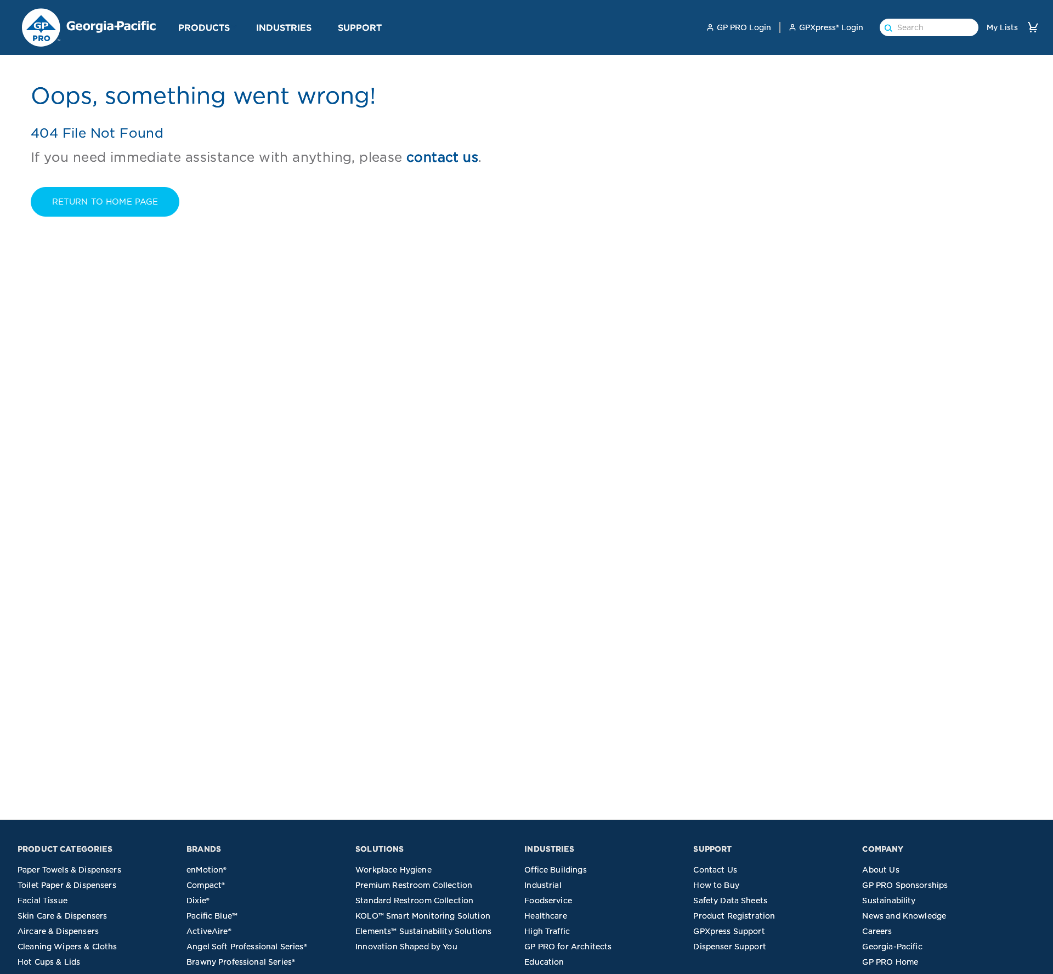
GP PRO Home (890, 962)
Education (544, 962)
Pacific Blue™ (211, 915)
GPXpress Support (729, 931)
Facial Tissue (42, 900)
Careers (877, 931)
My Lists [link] (1002, 27)
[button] (234, 26)
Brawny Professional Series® (240, 962)
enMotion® (206, 869)
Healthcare (545, 915)
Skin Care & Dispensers (62, 915)
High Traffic (547, 931)
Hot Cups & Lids (49, 962)
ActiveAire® (208, 931)
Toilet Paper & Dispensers (67, 885)
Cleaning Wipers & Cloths (67, 946)
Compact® (205, 885)
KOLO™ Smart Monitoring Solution (422, 915)
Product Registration (734, 915)
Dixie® (198, 900)
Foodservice (548, 900)
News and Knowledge (904, 915)
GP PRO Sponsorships (905, 885)
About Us (880, 869)
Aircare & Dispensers (58, 931)
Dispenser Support (729, 946)
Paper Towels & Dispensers (69, 869)
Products (204, 27)
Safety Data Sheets (730, 900)
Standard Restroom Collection (414, 900)
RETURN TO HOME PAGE (105, 202)
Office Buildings (555, 869)
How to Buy (716, 885)
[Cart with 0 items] (1032, 27)
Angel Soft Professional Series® (246, 946)
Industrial (543, 885)
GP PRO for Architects (568, 946)
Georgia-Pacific (892, 946)
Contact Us (715, 869)
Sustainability (888, 900)
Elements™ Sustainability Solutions (423, 931)
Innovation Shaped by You (406, 946)
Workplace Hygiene (393, 869)
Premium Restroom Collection (413, 885)
